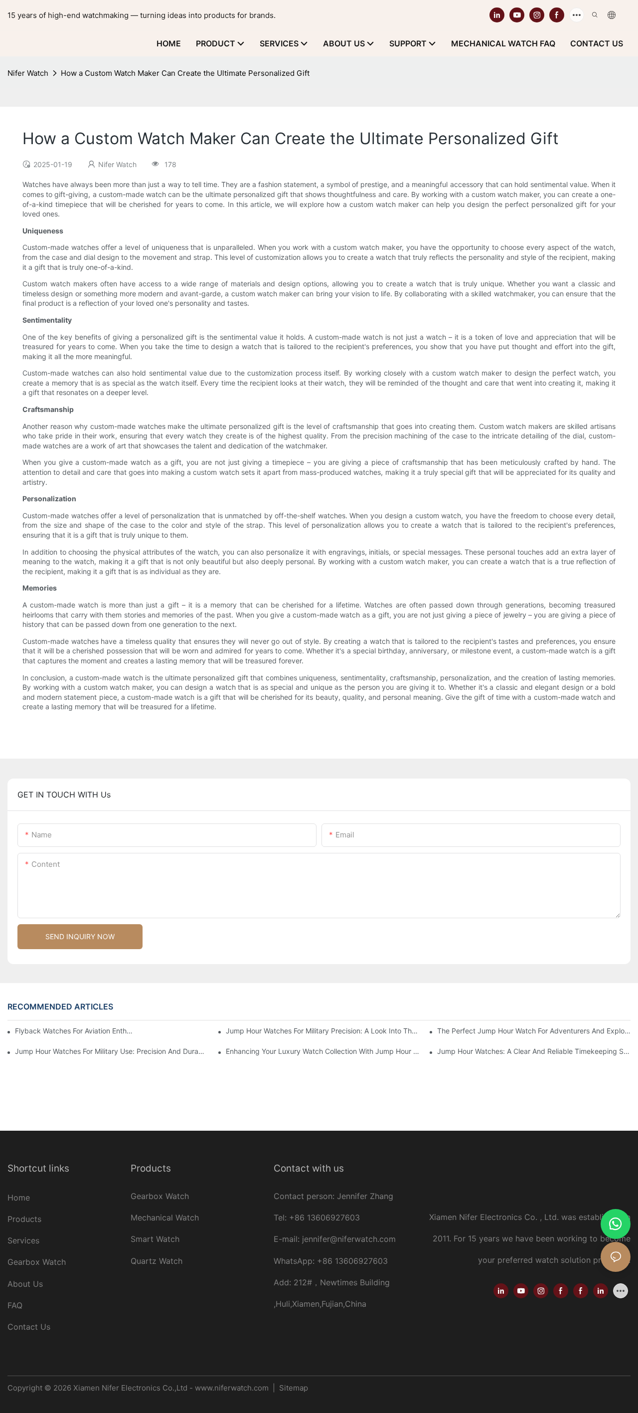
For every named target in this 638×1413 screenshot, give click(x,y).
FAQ (14, 1305)
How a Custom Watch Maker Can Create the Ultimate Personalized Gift (185, 73)
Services (23, 1240)
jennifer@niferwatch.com (349, 1239)
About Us (25, 1284)
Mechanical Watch (165, 1217)
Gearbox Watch (37, 1262)
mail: (292, 1239)
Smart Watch (155, 1239)
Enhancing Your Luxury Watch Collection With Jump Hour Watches (322, 1051)
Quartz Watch (156, 1261)
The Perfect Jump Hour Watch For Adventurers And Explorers (534, 1030)
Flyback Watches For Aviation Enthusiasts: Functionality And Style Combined (75, 1030)
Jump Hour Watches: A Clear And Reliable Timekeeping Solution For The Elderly (534, 1051)
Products (24, 1219)
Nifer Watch (27, 73)
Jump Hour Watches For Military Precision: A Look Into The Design (322, 1030)
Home (18, 1198)
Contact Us (28, 1327)
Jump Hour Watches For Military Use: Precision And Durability (111, 1051)
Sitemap (292, 1388)
